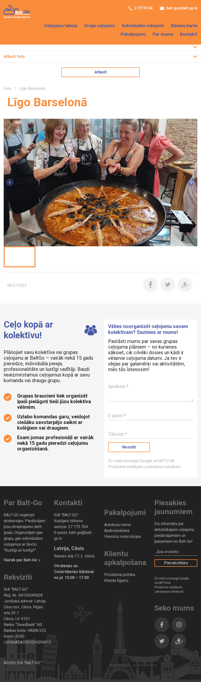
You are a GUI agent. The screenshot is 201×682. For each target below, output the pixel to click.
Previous (9, 182)
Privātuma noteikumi (126, 466)
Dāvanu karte (184, 25)
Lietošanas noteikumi (162, 466)
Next (191, 182)
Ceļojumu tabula (60, 25)
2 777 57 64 (143, 8)
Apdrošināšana (116, 530)
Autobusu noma (117, 524)
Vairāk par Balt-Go (21, 560)
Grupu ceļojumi (99, 25)
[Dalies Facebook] (150, 284)
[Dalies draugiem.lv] (184, 284)
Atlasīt (101, 72)
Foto (8, 88)
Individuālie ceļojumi (143, 25)
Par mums (163, 34)
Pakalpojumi (133, 34)
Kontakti (188, 34)
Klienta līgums (116, 580)
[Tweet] (167, 284)
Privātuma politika (119, 574)
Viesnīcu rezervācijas (122, 536)
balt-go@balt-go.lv (181, 8)
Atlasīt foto (14, 56)
